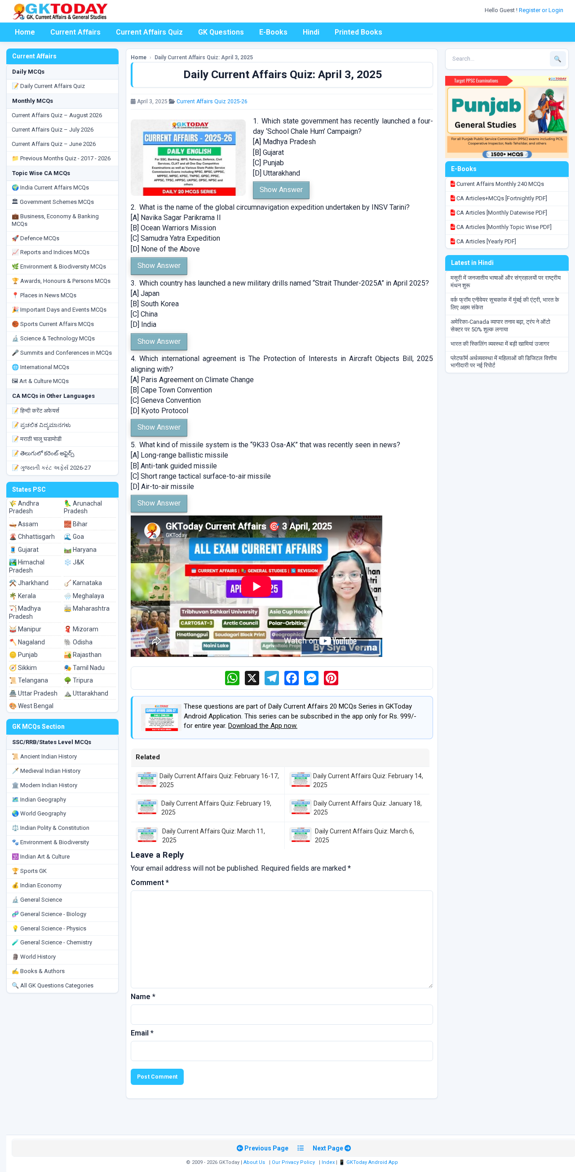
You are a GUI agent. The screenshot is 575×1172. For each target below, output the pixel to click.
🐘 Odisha (78, 642)
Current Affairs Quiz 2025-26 (212, 101)
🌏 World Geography (39, 813)
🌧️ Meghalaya (84, 595)
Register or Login (542, 10)
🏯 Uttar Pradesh (33, 693)
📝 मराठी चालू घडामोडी (37, 439)
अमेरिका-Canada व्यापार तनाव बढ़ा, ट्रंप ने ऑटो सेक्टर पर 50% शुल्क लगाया (500, 325)
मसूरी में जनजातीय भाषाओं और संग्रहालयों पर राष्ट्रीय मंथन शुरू (506, 281)
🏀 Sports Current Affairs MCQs (53, 324)
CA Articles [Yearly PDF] (485, 241)
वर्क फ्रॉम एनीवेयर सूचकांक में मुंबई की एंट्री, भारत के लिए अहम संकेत (505, 303)
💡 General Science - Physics (49, 928)
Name (143, 996)
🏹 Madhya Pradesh (25, 612)
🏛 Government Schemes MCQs (53, 201)
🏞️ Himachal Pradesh (26, 566)
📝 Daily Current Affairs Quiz (48, 86)
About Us (254, 1162)
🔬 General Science (37, 899)
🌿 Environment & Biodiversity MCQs (59, 266)
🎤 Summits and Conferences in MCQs (62, 352)
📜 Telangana (28, 680)
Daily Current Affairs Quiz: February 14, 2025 (368, 780)
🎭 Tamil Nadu (84, 667)
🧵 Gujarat (24, 549)
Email (142, 1033)
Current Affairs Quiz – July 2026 (52, 129)
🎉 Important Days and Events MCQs (59, 309)
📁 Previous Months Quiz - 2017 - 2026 (61, 158)
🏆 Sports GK (29, 871)
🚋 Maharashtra (87, 608)
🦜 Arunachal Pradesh (83, 507)
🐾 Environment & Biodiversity (50, 842)
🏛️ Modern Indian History (44, 785)
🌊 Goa (74, 536)
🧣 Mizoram (81, 629)
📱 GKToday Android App (369, 1162)
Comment (150, 882)
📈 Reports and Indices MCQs (50, 252)
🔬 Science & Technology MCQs (53, 338)
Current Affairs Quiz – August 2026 (57, 115)
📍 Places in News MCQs (44, 295)
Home (25, 32)
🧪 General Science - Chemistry (52, 942)
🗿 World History (34, 956)
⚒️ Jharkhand (29, 582)
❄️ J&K (74, 562)
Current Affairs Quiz (149, 32)
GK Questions (221, 32)
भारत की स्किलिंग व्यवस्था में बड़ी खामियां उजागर (500, 343)
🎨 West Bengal (31, 705)
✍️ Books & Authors (38, 971)
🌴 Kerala (22, 595)
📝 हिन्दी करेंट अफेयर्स (35, 410)
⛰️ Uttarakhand (86, 693)
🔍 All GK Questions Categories (52, 985)
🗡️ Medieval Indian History (46, 770)
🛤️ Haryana (80, 549)
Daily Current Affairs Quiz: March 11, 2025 (213, 836)
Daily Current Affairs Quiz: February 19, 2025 (216, 808)
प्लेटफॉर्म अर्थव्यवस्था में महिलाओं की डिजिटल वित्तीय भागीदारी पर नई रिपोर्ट (504, 362)
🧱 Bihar (76, 524)
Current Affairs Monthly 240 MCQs (499, 184)
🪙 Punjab (23, 654)
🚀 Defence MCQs (35, 238)
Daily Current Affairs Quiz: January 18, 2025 (368, 808)
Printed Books (358, 32)
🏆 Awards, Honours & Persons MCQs (61, 281)
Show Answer (281, 189)
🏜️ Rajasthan (83, 654)
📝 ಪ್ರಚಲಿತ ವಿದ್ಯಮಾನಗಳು (41, 425)
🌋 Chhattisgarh (32, 536)
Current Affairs (75, 32)
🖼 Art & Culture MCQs (40, 381)
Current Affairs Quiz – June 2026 (54, 144)
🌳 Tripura (78, 680)
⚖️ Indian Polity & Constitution (50, 827)
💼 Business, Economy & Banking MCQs (55, 220)
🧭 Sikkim (23, 667)
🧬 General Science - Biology (49, 914)
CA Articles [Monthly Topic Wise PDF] (503, 227)
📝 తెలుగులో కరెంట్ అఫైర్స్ (43, 453)
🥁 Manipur (25, 629)
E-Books (273, 32)
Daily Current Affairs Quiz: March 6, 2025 (364, 836)
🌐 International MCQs (40, 367)
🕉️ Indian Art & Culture (41, 856)
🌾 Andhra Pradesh (24, 507)
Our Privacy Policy (293, 1162)
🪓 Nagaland (27, 642)
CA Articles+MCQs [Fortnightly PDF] (501, 198)
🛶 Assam (23, 524)
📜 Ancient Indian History (44, 756)
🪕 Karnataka (83, 582)
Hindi (311, 32)
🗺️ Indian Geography (39, 799)
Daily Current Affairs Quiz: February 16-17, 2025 (219, 780)
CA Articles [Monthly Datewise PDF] (501, 212)
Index (328, 1162)
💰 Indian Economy (37, 885)
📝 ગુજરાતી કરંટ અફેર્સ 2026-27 (51, 467)
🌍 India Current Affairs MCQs (50, 187)
